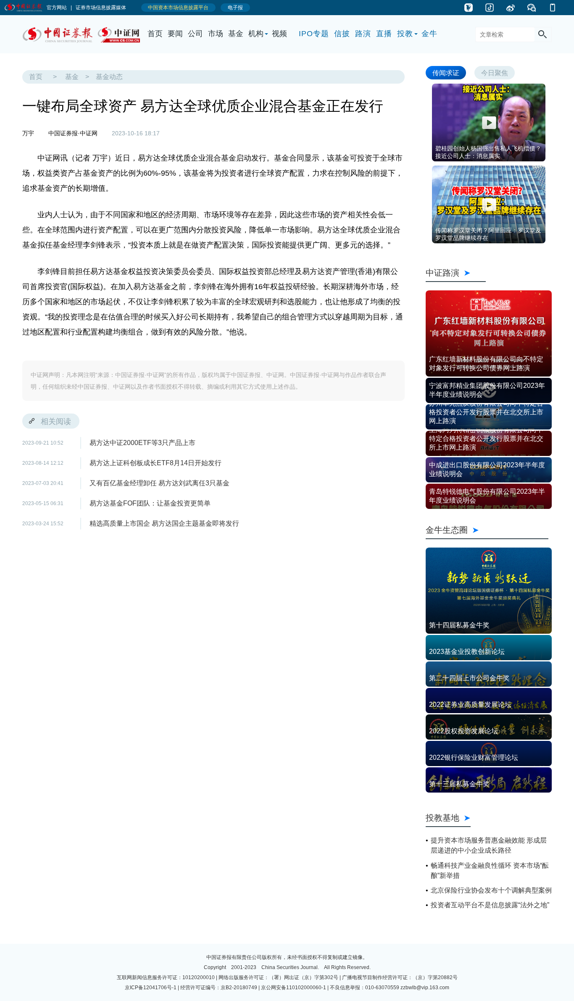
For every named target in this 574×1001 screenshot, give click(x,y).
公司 (195, 33)
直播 (384, 33)
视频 (279, 33)
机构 (255, 33)
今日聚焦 (494, 72)
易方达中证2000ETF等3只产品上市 (142, 442)
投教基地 (442, 817)
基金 (235, 33)
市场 (215, 33)
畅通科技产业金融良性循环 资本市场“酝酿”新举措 (490, 870)
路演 (363, 33)
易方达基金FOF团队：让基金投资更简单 (150, 503)
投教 (405, 33)
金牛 (429, 33)
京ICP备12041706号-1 (150, 987)
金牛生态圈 (487, 529)
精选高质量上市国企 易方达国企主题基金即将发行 (164, 523)
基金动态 (109, 76)
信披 (342, 33)
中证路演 (456, 272)
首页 (155, 33)
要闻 (175, 33)
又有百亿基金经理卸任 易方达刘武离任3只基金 (159, 483)
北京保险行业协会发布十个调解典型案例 (491, 890)
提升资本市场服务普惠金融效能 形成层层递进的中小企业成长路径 (489, 845)
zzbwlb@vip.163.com (424, 987)
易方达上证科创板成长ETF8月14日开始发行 (155, 462)
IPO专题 (314, 33)
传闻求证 (445, 72)
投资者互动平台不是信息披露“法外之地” (490, 905)
